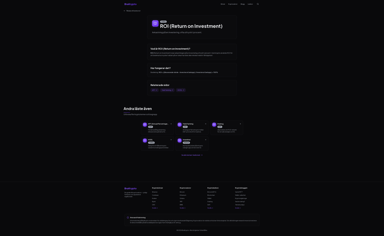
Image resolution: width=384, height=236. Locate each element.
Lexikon (250, 4)
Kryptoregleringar (241, 198)
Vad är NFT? (239, 192)
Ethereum (183, 195)
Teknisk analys (239, 205)
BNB (181, 205)
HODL (180, 90)
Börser (223, 4)
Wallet (209, 198)
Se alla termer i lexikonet (191, 155)
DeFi (208, 205)
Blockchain (211, 195)
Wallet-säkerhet (240, 195)
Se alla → (155, 208)
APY (153, 90)
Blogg (243, 4)
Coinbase (155, 195)
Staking (209, 201)
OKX (153, 205)
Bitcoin (182, 192)
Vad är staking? (240, 201)
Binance (154, 192)
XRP (181, 201)
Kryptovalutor (233, 4)
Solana (182, 198)
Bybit (154, 201)
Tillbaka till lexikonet (133, 11)
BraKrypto (130, 3)
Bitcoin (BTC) (211, 192)
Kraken (154, 198)
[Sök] (258, 4)
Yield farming (166, 90)
